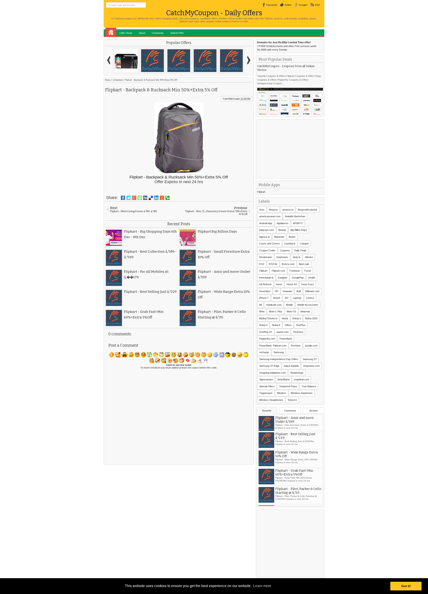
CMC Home (125, 33)
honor (279, 284)
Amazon (273, 209)
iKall (298, 291)
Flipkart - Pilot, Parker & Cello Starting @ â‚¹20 (298, 493)
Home (110, 32)
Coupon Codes (267, 250)
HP (276, 291)
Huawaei (287, 291)
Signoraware (266, 379)
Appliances (282, 223)
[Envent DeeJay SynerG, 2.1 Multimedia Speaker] (152, 60)
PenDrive (298, 332)
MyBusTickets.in (268, 318)
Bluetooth (279, 237)
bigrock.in (264, 237)
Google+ (303, 5)
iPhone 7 (264, 298)
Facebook (271, 5)
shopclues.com (311, 366)
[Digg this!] (145, 198)
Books (292, 237)
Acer (261, 209)
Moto (262, 311)
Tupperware (265, 393)
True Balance (309, 386)
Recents (266, 410)
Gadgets (282, 277)
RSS (317, 5)
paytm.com (283, 332)
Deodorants (265, 257)
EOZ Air (273, 264)
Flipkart (261, 191)
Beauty (282, 230)
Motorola (305, 311)
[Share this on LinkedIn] (156, 198)
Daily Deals (300, 250)
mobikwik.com (274, 304)
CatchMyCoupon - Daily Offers (214, 13)
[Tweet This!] (128, 198)
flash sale (304, 264)
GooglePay (298, 277)
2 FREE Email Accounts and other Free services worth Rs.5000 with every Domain (286, 46)
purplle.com (311, 345)
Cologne (304, 243)
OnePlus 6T (265, 332)
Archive (313, 410)
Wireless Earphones (302, 393)
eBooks (309, 257)
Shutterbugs (296, 372)
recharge (264, 352)
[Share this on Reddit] (162, 198)
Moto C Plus (275, 311)
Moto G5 (291, 311)
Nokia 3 (296, 318)
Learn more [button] (262, 586)
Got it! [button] (406, 586)
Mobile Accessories (307, 304)
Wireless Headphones (271, 400)
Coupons (285, 250)
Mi (260, 304)
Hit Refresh (265, 284)
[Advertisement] (290, 148)
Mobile (289, 304)
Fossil (307, 270)
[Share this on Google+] (134, 198)
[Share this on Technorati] (167, 198)
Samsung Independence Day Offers (278, 359)
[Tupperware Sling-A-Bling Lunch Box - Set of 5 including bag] (126, 60)
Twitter (288, 5)
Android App (265, 223)
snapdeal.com (301, 379)
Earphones (282, 257)
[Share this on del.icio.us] (151, 198)
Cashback (289, 243)
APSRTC (298, 223)
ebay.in (296, 257)
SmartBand (283, 379)
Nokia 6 (276, 325)
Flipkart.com (278, 270)
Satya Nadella (291, 366)
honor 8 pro (307, 284)
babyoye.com (266, 230)
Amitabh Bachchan (295, 216)
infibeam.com (312, 291)
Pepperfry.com (267, 338)
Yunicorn (292, 400)
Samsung (279, 352)
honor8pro (264, 291)
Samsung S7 (310, 359)
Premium (295, 345)
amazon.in (287, 209)
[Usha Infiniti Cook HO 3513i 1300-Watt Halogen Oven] (205, 60)
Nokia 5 (263, 325)
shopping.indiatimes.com (272, 372)
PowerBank (286, 338)
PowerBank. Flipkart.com (272, 345)
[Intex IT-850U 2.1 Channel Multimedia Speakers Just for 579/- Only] (231, 60)
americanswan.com (269, 216)
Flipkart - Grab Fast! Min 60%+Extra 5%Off (294, 474)
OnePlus (300, 325)
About (142, 33)
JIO (286, 298)
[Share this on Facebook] (123, 198)
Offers (288, 325)
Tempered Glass (288, 386)
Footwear (295, 270)
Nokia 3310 (311, 318)
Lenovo (310, 298)
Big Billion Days (298, 230)
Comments (158, 33)
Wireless (281, 393)
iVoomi (276, 298)
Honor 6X (292, 284)
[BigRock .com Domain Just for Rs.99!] (179, 60)
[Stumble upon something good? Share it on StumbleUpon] (140, 198)
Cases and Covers (269, 243)
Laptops (297, 298)
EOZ (261, 264)
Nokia (285, 318)
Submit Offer (177, 33)
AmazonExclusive (307, 209)
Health (311, 277)
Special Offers (267, 386)
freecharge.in (266, 277)
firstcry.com (288, 264)
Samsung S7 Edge (269, 366)
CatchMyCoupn (231, 98)
